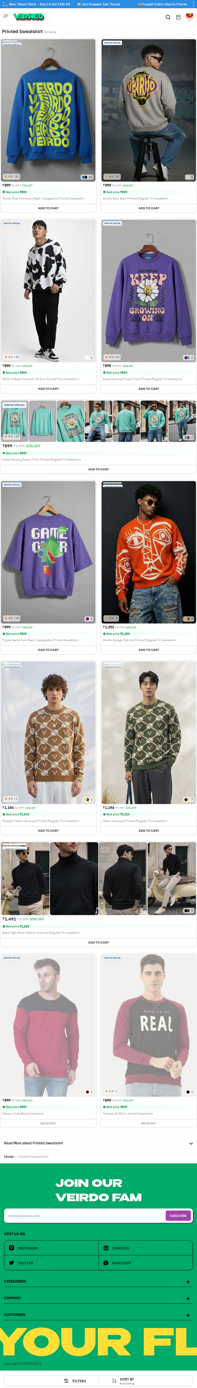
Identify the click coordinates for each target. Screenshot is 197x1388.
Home (9, 1156)
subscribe (178, 1215)
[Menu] (6, 17)
